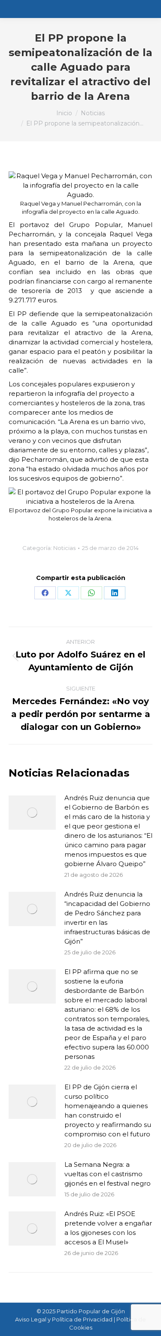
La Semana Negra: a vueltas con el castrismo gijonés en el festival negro (107, 1173)
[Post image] (32, 812)
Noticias (64, 547)
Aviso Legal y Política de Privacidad (63, 1319)
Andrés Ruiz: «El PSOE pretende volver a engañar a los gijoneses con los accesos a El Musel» (108, 1228)
